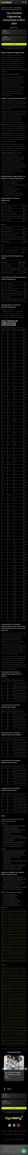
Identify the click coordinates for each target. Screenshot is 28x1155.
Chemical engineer (7, 207)
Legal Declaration (19, 1134)
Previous (3, 1068)
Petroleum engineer (7, 210)
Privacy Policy (7, 1134)
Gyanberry (4, 7)
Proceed (14, 44)
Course (10, 7)
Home (4, 1131)
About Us (18, 1131)
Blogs (24, 1131)
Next (25, 1068)
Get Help (10, 1131)
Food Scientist (6, 220)
